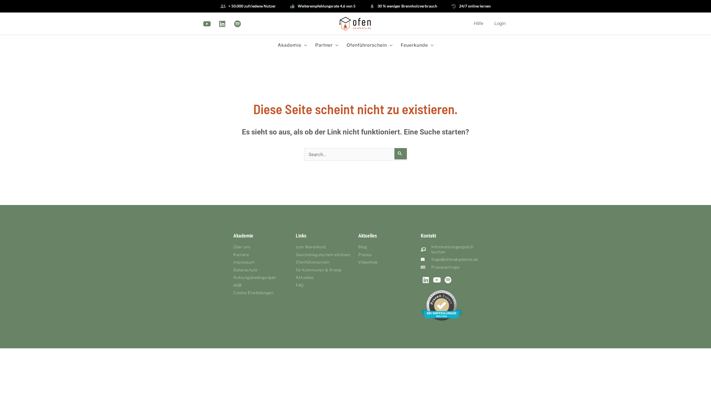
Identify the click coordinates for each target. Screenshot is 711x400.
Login (499, 23)
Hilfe (478, 23)
